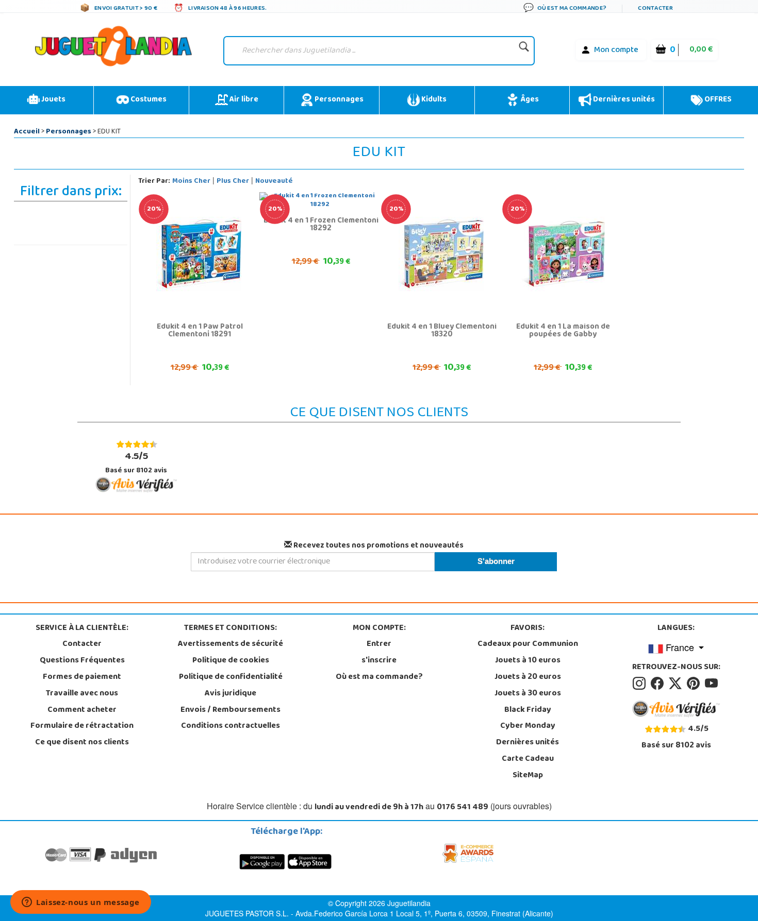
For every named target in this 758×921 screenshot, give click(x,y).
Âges (529, 100)
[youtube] (712, 683)
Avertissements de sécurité (230, 644)
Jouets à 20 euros (528, 677)
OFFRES (717, 100)
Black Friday (527, 710)
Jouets (52, 100)
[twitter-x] (677, 683)
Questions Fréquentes (82, 661)
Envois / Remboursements (230, 710)
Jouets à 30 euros (528, 694)
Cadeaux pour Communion (527, 644)
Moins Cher (191, 181)
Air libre (243, 100)
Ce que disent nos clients (82, 743)
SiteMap (528, 776)
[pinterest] (695, 683)
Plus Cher (233, 181)
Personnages (338, 100)
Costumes (148, 100)
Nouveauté (274, 181)
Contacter (82, 644)
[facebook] (659, 683)
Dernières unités (623, 100)
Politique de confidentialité (231, 677)
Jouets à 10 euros (528, 661)
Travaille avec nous (82, 694)
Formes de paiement (82, 677)
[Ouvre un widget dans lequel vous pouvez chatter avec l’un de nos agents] (80, 903)
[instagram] (641, 683)
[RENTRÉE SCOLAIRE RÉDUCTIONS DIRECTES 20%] (198, 254)
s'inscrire (379, 661)
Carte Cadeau (528, 759)
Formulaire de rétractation (82, 726)
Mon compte (616, 50)
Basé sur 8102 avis (136, 463)
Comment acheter (82, 710)
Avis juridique (230, 694)
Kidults (433, 100)
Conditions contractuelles (230, 726)
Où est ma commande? (379, 677)
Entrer (379, 644)
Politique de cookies (230, 661)
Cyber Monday (527, 726)
